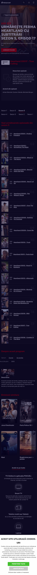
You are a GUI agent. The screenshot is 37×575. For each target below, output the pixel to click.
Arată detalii (18, 568)
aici (23, 559)
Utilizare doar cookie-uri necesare (18, 572)
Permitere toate (18, 564)
